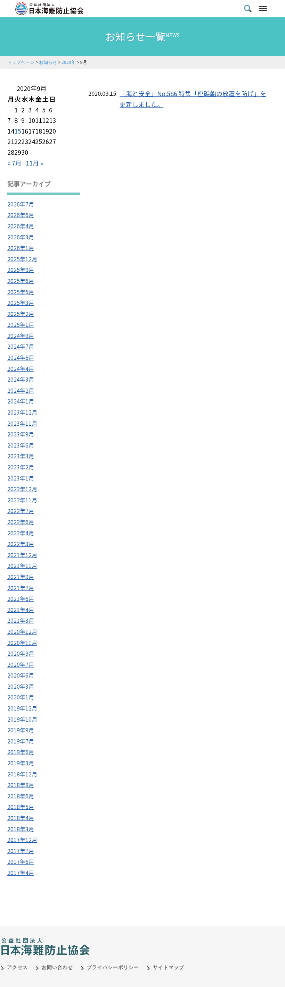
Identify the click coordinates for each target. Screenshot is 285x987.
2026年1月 (20, 248)
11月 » (34, 162)
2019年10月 (22, 719)
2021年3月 (20, 620)
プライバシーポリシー (113, 967)
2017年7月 (20, 850)
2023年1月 (20, 478)
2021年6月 (20, 598)
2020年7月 (20, 664)
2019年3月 (20, 763)
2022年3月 (20, 543)
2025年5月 (20, 292)
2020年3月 (20, 686)
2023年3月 (20, 456)
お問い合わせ (57, 967)
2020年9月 (20, 653)
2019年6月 (20, 752)
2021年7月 (20, 588)
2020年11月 (22, 642)
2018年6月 (20, 796)
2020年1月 (20, 697)
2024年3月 (20, 379)
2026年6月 (20, 215)
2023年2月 (20, 467)
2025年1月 (20, 324)
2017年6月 (20, 861)
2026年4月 (20, 226)
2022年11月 (22, 500)
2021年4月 (20, 609)
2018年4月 (20, 818)
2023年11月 (22, 423)
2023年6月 (20, 445)
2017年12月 (22, 839)
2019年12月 (22, 708)
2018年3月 (20, 829)
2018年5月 (20, 806)
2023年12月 (22, 412)
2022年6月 (20, 522)
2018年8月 (20, 785)
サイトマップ (168, 967)
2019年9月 (20, 730)
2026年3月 (20, 237)
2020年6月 (20, 675)
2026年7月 (20, 204)
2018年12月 (22, 774)
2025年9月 (20, 269)
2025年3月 (20, 302)
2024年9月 (20, 335)
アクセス (17, 967)
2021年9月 (20, 576)
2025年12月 (22, 259)
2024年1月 (20, 401)
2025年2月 (20, 313)
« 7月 (14, 162)
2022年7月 (20, 511)
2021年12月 (22, 555)
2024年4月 (20, 368)
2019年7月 (20, 741)
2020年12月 (22, 631)
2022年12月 (22, 489)
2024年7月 (20, 346)
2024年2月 (20, 390)
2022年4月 (20, 533)
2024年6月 (20, 357)
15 (17, 130)
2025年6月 (20, 280)
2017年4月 (20, 872)
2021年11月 (22, 565)
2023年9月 (20, 434)
